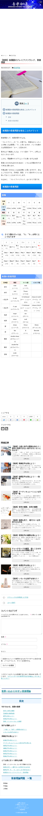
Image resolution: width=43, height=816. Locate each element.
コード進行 (11, 602)
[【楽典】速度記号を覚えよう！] (6, 569)
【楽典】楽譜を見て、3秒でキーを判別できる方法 (26, 521)
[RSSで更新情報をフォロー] (6, 428)
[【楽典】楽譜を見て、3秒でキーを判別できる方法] (6, 524)
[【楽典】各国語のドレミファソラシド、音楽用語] (17, 420)
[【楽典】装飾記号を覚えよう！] (6, 467)
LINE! (31, 416)
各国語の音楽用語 (12, 113)
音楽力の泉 (23, 812)
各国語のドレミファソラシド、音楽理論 (15, 772)
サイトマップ (22, 806)
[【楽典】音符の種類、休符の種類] (6, 511)
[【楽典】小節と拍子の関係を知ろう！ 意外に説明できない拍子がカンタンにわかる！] (6, 450)
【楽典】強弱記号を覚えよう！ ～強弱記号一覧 (26, 477)
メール (4, 644)
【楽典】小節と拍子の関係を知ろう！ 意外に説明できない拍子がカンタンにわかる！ (27, 448)
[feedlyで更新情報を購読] (2, 428)
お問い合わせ (21, 803)
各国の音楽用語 (13, 121)
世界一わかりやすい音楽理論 (16, 691)
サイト (3, 651)
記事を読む (26, 458)
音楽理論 (17, 68)
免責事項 (22, 809)
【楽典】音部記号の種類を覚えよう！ (26, 535)
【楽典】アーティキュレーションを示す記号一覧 (26, 493)
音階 (9, 117)
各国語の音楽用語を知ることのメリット (21, 110)
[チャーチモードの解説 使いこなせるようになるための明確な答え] (6, 553)
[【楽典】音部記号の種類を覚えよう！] (6, 539)
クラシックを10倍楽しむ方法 (17, 597)
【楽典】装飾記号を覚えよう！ (24, 463)
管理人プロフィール (22, 804)
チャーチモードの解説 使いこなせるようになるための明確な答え (26, 549)
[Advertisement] (21, 31)
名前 (3, 637)
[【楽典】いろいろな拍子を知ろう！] (6, 583)
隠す (26, 103)
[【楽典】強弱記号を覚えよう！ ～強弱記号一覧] (6, 481)
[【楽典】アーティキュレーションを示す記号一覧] (6, 496)
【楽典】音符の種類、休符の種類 (25, 507)
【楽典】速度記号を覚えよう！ (24, 565)
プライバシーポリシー (22, 808)
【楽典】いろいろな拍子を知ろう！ (25, 578)
